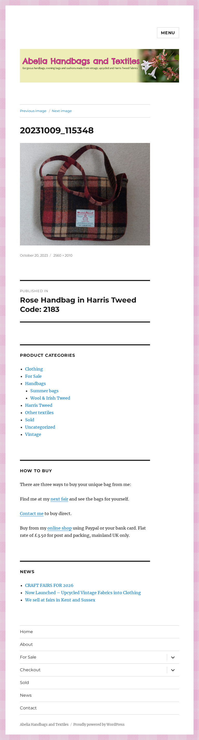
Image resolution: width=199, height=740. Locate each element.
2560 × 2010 (63, 255)
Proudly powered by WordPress (99, 724)
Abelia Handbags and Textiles (44, 724)
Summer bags (44, 390)
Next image (62, 111)
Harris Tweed (38, 405)
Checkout (30, 669)
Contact (28, 707)
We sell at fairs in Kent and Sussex (60, 599)
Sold (29, 419)
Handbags (35, 383)
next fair (59, 499)
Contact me (32, 513)
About (26, 644)
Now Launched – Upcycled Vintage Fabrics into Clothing (83, 592)
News (26, 695)
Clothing (34, 369)
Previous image (33, 111)
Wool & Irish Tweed (50, 398)
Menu (168, 32)
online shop (59, 528)
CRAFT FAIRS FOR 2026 (49, 585)
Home (26, 631)
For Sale (33, 376)
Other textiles (39, 412)
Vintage (33, 434)
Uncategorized (40, 427)
